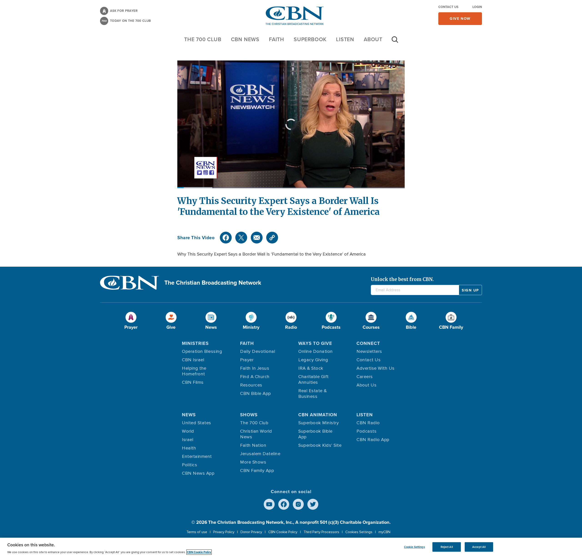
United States (196, 423)
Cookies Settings (358, 532)
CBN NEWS (245, 39)
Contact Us (448, 7)
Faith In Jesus (254, 368)
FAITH (276, 39)
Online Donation (315, 351)
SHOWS (249, 414)
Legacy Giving (313, 360)
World (188, 431)
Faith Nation (253, 445)
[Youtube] (269, 504)
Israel (187, 439)
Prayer (246, 360)
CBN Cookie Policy (282, 532)
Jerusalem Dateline (260, 454)
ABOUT (373, 39)
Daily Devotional (257, 351)
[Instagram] (298, 504)
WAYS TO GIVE (315, 343)
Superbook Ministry (318, 423)
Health (189, 448)
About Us (366, 385)
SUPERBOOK (310, 39)
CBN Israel (193, 360)
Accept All (479, 547)
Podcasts (366, 431)
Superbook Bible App (315, 434)
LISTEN (345, 39)
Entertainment (197, 456)
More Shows (253, 462)
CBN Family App (257, 470)
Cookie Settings (414, 547)
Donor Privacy (251, 532)
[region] (291, 547)
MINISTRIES (195, 343)
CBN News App (198, 473)
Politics (189, 465)
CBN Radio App (372, 439)
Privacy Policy (223, 532)
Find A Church (255, 376)
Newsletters (369, 351)
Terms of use (196, 532)
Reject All (447, 547)
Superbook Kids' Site (319, 445)
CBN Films (193, 382)
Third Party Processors (321, 532)
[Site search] (395, 41)
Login (477, 7)
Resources (251, 385)
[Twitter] (241, 237)
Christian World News (256, 434)
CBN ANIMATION (317, 414)
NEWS (189, 414)
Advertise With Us (375, 368)
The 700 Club (202, 39)
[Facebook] (226, 237)
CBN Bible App (255, 393)
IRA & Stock (310, 368)
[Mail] (257, 237)
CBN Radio (368, 423)
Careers (364, 376)
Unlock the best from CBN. (402, 279)
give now (460, 18)
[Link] (272, 237)
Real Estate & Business (312, 393)
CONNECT (368, 343)
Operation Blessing (202, 351)
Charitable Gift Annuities (313, 379)
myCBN (384, 532)
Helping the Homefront (194, 371)
